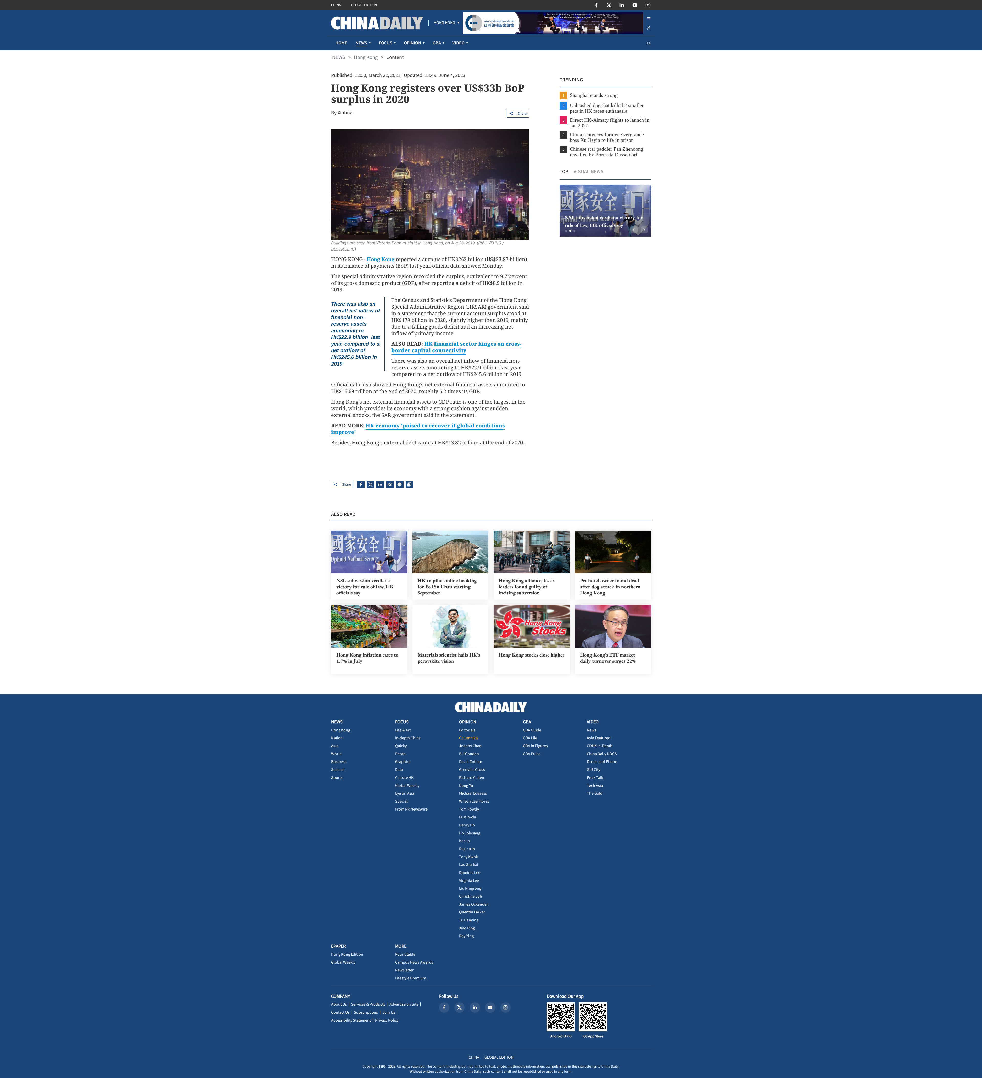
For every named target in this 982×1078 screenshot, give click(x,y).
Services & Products (368, 1004)
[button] (566, 231)
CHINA (336, 5)
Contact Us (340, 1012)
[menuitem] (444, 23)
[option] (605, 211)
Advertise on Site (403, 1004)
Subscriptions (366, 1012)
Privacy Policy (386, 1020)
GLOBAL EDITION (364, 5)
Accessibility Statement (351, 1020)
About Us (339, 1004)
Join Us (388, 1012)
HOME (341, 43)
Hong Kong (366, 57)
